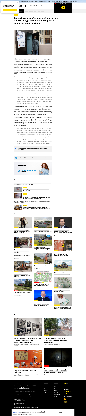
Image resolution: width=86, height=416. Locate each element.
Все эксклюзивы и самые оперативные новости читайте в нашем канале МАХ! (33, 149)
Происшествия (57, 394)
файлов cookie (16, 412)
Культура (56, 390)
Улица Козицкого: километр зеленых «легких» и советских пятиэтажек (55, 339)
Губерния (56, 392)
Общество (56, 386)
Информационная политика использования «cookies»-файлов (26, 407)
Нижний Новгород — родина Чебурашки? (25, 370)
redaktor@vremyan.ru (20, 400)
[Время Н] (20, 6)
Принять (61, 412)
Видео (45, 392)
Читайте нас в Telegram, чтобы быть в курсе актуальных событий (33, 157)
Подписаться (10, 10)
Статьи (45, 384)
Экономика (56, 384)
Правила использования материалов (21, 404)
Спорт (55, 388)
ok (70, 391)
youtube (67, 391)
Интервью (46, 386)
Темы (45, 390)
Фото (45, 388)
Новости (46, 383)
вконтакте (65, 391)
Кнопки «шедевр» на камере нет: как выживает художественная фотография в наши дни (27, 339)
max (67, 393)
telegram (68, 391)
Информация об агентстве (19, 403)
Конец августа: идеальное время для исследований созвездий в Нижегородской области (56, 370)
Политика (56, 383)
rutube (65, 393)
